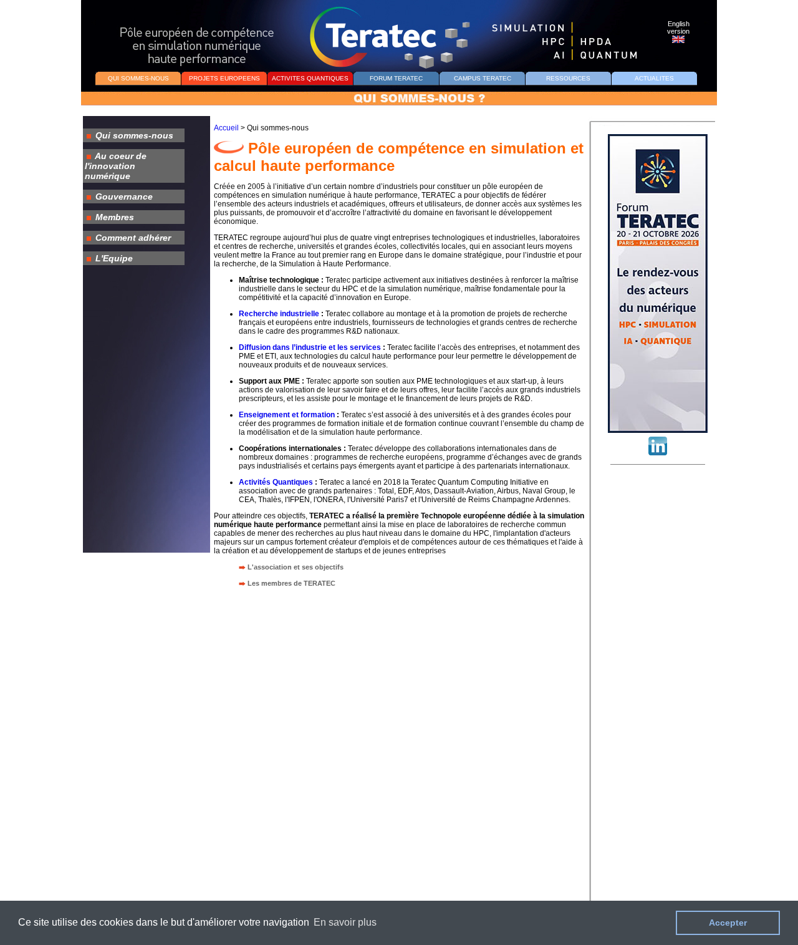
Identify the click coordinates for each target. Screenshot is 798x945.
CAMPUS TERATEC (482, 78)
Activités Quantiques (276, 482)
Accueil (226, 128)
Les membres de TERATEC (291, 583)
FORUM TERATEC (396, 78)
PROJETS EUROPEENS (224, 78)
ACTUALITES (654, 78)
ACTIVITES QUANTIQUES (310, 78)
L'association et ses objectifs (296, 567)
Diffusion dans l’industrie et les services (310, 347)
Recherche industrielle (279, 313)
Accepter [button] (728, 923)
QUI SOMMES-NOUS (138, 78)
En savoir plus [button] (345, 922)
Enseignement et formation (287, 414)
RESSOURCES (568, 78)
